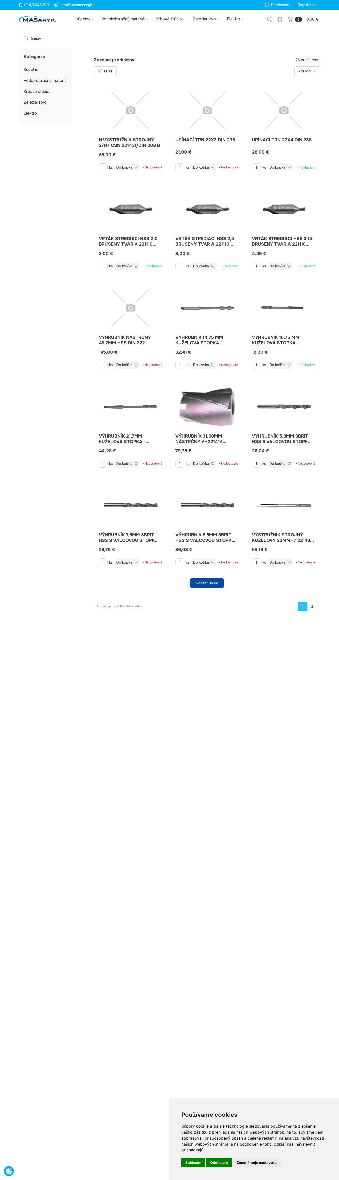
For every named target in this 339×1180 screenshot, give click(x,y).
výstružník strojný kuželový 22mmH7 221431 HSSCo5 (282, 540)
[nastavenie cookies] (9, 1171)
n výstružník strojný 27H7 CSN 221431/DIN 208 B (129, 142)
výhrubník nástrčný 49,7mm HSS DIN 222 (125, 340)
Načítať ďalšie (207, 583)
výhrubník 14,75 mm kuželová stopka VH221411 (199, 343)
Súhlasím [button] (193, 1162)
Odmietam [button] (219, 1162)
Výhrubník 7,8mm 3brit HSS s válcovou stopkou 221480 (130, 540)
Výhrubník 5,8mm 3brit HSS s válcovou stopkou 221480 (283, 441)
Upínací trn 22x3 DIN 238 (205, 140)
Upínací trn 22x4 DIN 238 (282, 140)
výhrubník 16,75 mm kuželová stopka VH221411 (275, 343)
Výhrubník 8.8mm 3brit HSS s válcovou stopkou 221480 (206, 540)
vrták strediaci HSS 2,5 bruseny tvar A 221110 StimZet (204, 244)
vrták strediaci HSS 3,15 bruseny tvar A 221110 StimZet (282, 244)
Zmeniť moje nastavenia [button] (257, 1162)
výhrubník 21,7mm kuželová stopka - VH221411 (122, 441)
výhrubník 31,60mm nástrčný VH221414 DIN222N (199, 441)
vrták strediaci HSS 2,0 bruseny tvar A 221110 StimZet (128, 244)
